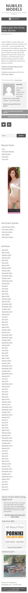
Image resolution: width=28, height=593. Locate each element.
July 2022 (5, 286)
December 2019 (7, 366)
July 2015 (5, 420)
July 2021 (5, 317)
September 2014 (7, 446)
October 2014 (6, 443)
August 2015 (6, 417)
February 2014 (6, 464)
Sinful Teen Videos (7, 74)
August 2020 (6, 345)
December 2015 (7, 407)
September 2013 (7, 476)
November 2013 (7, 471)
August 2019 (6, 376)
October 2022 (6, 278)
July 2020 (5, 348)
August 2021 (6, 314)
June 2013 (5, 484)
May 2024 (5, 250)
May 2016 (5, 394)
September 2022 (7, 281)
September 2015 (7, 415)
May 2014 (5, 456)
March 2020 (5, 358)
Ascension (5, 157)
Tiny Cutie (5, 159)
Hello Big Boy (6, 154)
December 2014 (7, 438)
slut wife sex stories (8, 227)
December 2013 (7, 469)
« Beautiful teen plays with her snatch (13, 111)
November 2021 (7, 307)
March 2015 (5, 430)
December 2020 (7, 335)
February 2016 (6, 402)
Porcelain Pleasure (8, 151)
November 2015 (7, 409)
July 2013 (5, 482)
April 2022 (5, 294)
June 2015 (5, 422)
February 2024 (6, 255)
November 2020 (7, 337)
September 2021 (7, 312)
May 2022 (5, 291)
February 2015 (6, 433)
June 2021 (5, 319)
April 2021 (5, 325)
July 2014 (5, 451)
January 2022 (6, 301)
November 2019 (7, 368)
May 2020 (5, 353)
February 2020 (6, 361)
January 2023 (6, 270)
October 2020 (6, 340)
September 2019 (7, 373)
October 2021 (6, 309)
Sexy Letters (6, 234)
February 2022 (6, 299)
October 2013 (6, 474)
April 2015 (5, 428)
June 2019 (5, 381)
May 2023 (5, 260)
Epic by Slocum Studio (13, 590)
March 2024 (5, 252)
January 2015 (6, 435)
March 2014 (5, 461)
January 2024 (6, 258)
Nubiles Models (14, 7)
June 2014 (5, 453)
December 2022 (7, 273)
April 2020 (5, 355)
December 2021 (7, 304)
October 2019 (6, 371)
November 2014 (7, 440)
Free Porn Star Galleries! (15, 547)
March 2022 (5, 296)
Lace (3, 149)
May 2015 (5, 425)
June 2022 (5, 288)
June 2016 (5, 391)
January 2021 (6, 332)
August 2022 (6, 283)
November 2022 (7, 276)
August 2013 (6, 479)
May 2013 (5, 487)
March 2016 (5, 399)
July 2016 (5, 389)
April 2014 (5, 458)
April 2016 (5, 397)
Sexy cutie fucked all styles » (17, 117)
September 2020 (7, 343)
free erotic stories (7, 229)
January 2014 (6, 466)
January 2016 (6, 404)
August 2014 (6, 448)
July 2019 (5, 379)
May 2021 (5, 322)
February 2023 (6, 268)
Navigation (15, 19)
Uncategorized (18, 80)
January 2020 (6, 363)
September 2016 (7, 384)
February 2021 (6, 330)
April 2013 (5, 489)
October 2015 (6, 412)
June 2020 (5, 350)
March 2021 (5, 327)
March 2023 (5, 265)
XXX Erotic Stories (7, 237)
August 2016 (6, 386)
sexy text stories (7, 232)
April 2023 (5, 263)
